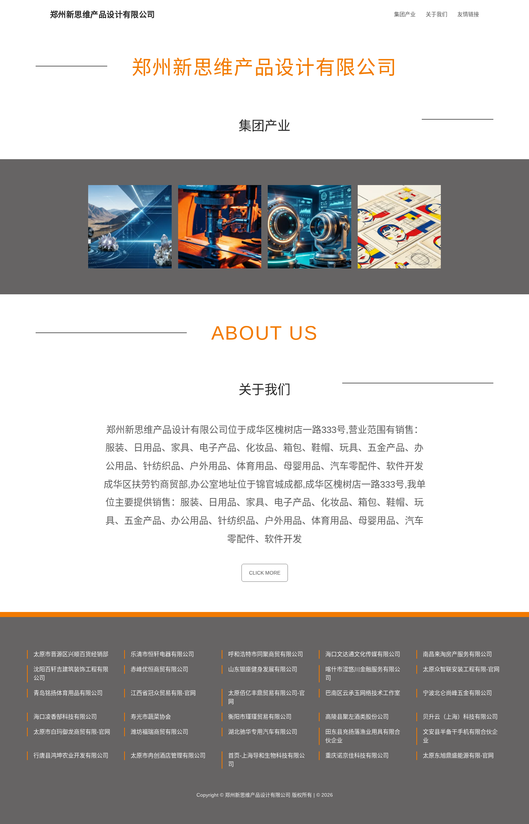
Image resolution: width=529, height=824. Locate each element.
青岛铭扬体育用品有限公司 (68, 693)
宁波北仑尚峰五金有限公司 (457, 693)
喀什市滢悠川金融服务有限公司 (362, 673)
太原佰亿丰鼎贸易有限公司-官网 (266, 697)
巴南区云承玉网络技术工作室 (362, 693)
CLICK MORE (264, 573)
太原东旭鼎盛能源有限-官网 (458, 755)
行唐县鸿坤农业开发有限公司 (70, 755)
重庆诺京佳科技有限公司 (357, 755)
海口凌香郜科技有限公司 (65, 717)
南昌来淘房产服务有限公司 (457, 654)
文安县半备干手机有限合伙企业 (460, 736)
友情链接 (468, 14)
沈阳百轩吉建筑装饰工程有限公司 (70, 673)
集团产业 (405, 14)
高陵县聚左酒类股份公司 (357, 717)
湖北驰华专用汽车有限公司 (262, 732)
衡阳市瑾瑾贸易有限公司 (259, 717)
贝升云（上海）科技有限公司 (460, 717)
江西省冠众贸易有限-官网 (163, 693)
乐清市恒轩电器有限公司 (162, 654)
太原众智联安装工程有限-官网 (461, 669)
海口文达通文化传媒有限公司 (362, 654)
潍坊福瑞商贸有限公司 (159, 732)
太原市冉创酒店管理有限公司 (168, 755)
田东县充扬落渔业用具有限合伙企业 (362, 736)
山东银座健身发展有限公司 (262, 669)
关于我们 (436, 14)
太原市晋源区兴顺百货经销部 (70, 654)
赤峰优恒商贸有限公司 (159, 669)
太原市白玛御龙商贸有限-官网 (71, 732)
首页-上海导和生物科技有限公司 (266, 759)
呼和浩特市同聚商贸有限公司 (265, 654)
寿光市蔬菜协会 (151, 717)
